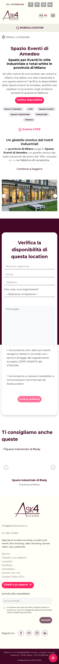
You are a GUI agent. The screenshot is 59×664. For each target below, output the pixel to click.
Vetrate (29, 119)
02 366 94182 (10, 533)
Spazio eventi (46, 109)
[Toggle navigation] (53, 15)
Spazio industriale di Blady (29, 480)
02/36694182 (18, 4)
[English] (46, 15)
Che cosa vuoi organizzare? (21, 289)
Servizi (6, 553)
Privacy (34, 652)
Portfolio (7, 565)
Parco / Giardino (12, 109)
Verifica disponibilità (29, 99)
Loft (30, 109)
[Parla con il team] (53, 658)
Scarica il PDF (31, 129)
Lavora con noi (11, 572)
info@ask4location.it (14, 525)
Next (55, 196)
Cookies (42, 652)
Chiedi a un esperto (14, 557)
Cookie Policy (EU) (13, 576)
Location (7, 561)
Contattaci (8, 568)
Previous (4, 196)
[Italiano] (41, 15)
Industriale (41, 114)
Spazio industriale (20, 114)
